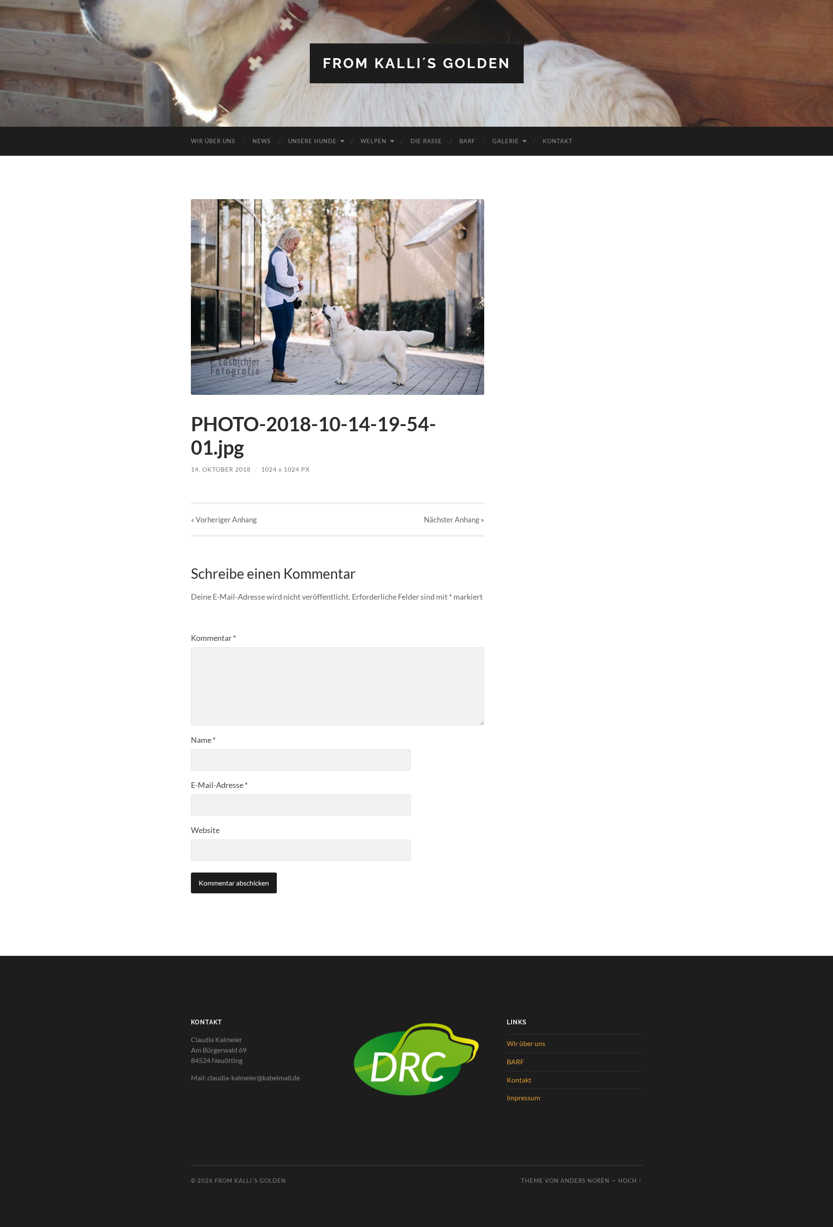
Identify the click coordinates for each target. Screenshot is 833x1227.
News (262, 141)
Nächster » (454, 519)
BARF (467, 141)
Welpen (374, 141)
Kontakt (558, 141)
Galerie (505, 141)
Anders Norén (585, 1180)
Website (205, 830)
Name (203, 740)
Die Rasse (426, 141)
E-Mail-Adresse (219, 785)
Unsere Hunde (312, 141)
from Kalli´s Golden (417, 63)
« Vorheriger (224, 519)
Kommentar (213, 638)
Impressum (523, 1097)
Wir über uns (213, 141)
